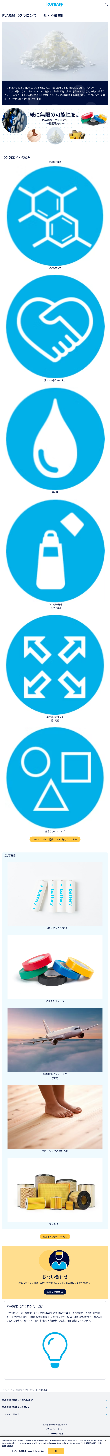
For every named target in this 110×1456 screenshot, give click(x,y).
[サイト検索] (106, 4)
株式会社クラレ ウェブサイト (55, 1424)
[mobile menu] (3, 4)
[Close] (106, 1441)
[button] (55, 1400)
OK (56, 1451)
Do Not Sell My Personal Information (28, 1451)
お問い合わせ (53, 1291)
